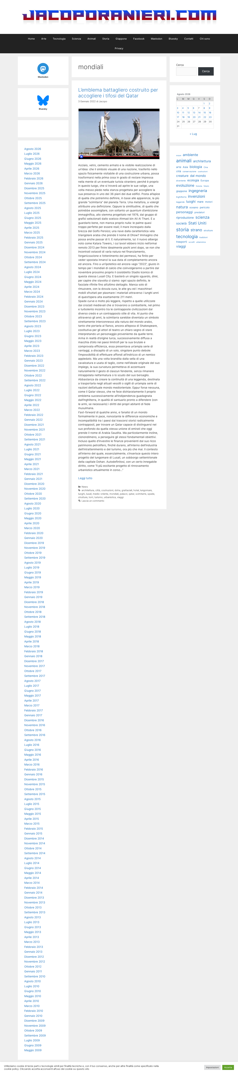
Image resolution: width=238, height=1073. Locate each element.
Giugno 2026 (32, 158)
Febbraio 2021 (33, 474)
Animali (91, 38)
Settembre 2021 (34, 439)
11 (183, 112)
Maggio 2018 (32, 636)
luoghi (81, 493)
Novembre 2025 (34, 193)
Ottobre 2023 (33, 316)
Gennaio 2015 (33, 833)
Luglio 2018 (31, 626)
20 (194, 117)
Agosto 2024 (32, 267)
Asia (185, 167)
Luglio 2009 (32, 1040)
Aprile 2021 (31, 464)
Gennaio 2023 (33, 360)
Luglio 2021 (31, 449)
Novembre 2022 (34, 370)
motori (209, 201)
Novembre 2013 (34, 902)
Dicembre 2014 (34, 838)
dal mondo (198, 176)
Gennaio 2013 (33, 951)
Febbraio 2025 (33, 237)
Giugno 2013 (32, 927)
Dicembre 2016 (34, 720)
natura (182, 207)
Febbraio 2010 (33, 1010)
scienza (202, 217)
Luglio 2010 (31, 986)
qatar (131, 493)
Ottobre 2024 (33, 257)
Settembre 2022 (34, 380)
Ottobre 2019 (33, 552)
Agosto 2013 (32, 917)
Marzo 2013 (32, 941)
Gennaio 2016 (33, 774)
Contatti (188, 38)
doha (117, 490)
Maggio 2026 (32, 163)
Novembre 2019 (34, 547)
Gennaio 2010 (33, 1015)
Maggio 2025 (32, 222)
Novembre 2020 (34, 488)
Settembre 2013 (34, 912)
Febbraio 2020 (33, 533)
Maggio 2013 (32, 932)
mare (200, 201)
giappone (181, 191)
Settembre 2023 (35, 321)
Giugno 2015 (32, 809)
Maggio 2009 (33, 1050)
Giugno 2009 (32, 1045)
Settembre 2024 (35, 262)
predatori (199, 212)
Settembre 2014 (34, 853)
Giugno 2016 (32, 749)
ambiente (190, 155)
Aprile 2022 (31, 405)
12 (188, 112)
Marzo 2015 (32, 823)
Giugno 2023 (32, 336)
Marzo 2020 (32, 528)
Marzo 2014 (32, 882)
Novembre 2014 (34, 843)
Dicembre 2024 (34, 247)
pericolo (205, 207)
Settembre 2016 (34, 735)
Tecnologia (59, 38)
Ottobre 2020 (33, 493)
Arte (43, 38)
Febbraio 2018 (33, 651)
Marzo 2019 (32, 587)
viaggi (120, 497)
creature (182, 176)
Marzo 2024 (32, 291)
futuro (206, 186)
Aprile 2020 (31, 523)
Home (31, 38)
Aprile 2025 (31, 227)
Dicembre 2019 (34, 543)
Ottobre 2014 (33, 848)
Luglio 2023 (32, 331)
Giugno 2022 (32, 395)
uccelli (192, 242)
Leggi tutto (85, 478)
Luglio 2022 (32, 390)
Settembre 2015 (34, 794)
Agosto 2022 (32, 385)
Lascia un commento (93, 500)
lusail (88, 493)
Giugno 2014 (32, 868)
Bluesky (173, 38)
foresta (199, 186)
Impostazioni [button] (212, 1067)
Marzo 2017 (32, 705)
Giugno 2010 (32, 991)
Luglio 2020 (32, 508)
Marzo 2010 (32, 1006)
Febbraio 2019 (33, 592)
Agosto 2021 (32, 444)
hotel (136, 490)
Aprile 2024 (31, 286)
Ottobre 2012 (32, 966)
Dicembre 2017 (34, 661)
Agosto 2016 (32, 740)
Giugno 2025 (32, 217)
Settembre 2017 (34, 675)
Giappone (121, 38)
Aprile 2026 (31, 168)
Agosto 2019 (32, 562)
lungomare (146, 490)
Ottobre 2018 (32, 612)
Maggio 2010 (32, 996)
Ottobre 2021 (32, 434)
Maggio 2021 (32, 459)
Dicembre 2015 (34, 779)
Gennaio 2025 (33, 242)
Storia (105, 38)
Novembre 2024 (34, 252)
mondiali (114, 493)
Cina (206, 167)
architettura (88, 490)
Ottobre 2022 (33, 375)
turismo (98, 497)
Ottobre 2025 (33, 198)
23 (210, 117)
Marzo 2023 (32, 350)
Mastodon (156, 38)
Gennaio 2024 (33, 301)
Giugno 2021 (32, 454)
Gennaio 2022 (33, 419)
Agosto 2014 (32, 858)
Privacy (119, 48)
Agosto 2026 (32, 149)
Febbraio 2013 (33, 946)
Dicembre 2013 (34, 897)
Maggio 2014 (32, 873)
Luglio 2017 (31, 685)
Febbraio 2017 (33, 710)
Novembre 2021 (34, 429)
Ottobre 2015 (32, 789)
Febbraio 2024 (33, 296)
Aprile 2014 (31, 878)
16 (210, 112)
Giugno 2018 (32, 631)
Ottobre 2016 (33, 730)
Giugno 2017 (32, 690)
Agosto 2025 (32, 208)
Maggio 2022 (32, 400)
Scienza (76, 38)
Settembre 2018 (34, 616)
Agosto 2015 (32, 799)
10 (178, 112)
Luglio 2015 (31, 804)
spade (150, 493)
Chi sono (205, 38)
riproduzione (185, 217)
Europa (205, 180)
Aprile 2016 (31, 759)
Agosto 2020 (32, 503)
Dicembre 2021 (34, 424)
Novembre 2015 (34, 784)
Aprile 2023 (31, 346)
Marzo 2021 (32, 469)
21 (199, 117)
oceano (193, 207)
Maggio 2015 (32, 813)
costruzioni (107, 490)
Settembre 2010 (34, 976)
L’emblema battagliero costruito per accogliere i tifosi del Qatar (118, 93)
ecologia (193, 180)
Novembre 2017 (34, 666)
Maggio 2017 (32, 695)
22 (205, 117)
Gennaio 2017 (33, 715)
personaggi (184, 212)
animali (184, 160)
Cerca (180, 65)
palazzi (123, 493)
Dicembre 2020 (34, 483)
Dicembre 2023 (34, 306)
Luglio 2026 (32, 153)
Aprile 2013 (31, 937)
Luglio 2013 (31, 922)
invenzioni (196, 196)
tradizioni (203, 237)
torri (91, 497)
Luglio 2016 (31, 744)
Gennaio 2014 (33, 892)
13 (194, 112)
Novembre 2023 (34, 311)
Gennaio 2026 (33, 183)
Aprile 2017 (31, 700)
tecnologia (187, 236)
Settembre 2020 (35, 498)
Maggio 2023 (32, 341)
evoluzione (185, 185)
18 (183, 117)
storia (182, 229)
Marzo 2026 (32, 173)
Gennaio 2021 (33, 478)
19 (188, 117)
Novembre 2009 (35, 1025)
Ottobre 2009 (33, 1030)
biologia (196, 167)
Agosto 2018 (32, 621)
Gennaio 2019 (33, 597)
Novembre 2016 (34, 725)
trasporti (181, 241)
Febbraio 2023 (33, 355)
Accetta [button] (228, 1067)
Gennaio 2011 (33, 971)
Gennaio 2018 (33, 656)
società (181, 223)
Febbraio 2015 (33, 828)
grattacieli (127, 490)
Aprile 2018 (31, 641)
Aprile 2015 (31, 818)
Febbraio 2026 (33, 178)
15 (205, 112)
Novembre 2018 (34, 607)
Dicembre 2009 (34, 1020)
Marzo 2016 (32, 764)
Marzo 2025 (32, 232)
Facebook (138, 38)
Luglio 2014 (31, 863)
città (97, 490)
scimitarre (141, 493)
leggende (180, 202)
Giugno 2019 (32, 572)
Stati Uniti (197, 223)
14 (199, 112)
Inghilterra (181, 197)
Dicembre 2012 (34, 956)
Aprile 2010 (31, 1001)
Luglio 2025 (32, 212)
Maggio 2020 (32, 518)
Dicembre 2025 (34, 188)
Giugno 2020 (32, 513)
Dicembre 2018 (34, 602)
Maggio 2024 (32, 281)
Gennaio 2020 (33, 538)
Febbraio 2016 (33, 769)
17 (178, 117)
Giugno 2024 (32, 277)
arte (178, 167)
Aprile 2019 (31, 582)
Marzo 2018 (32, 646)
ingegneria (198, 190)
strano (196, 230)
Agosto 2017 (32, 680)
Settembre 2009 (35, 1035)
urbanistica (110, 497)
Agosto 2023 (32, 326)
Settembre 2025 (34, 203)
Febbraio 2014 (33, 887)
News (85, 486)
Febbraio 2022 (33, 415)
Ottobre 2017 (32, 671)
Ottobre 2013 (33, 907)
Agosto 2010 (32, 981)
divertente (181, 180)
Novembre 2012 (34, 961)
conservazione (189, 171)
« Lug (193, 133)
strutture (82, 497)
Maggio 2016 (32, 754)
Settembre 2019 (34, 557)
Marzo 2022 (32, 409)
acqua (178, 155)
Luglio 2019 (31, 567)
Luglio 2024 (32, 272)
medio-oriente (100, 493)
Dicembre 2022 (34, 365)
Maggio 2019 (32, 577)
